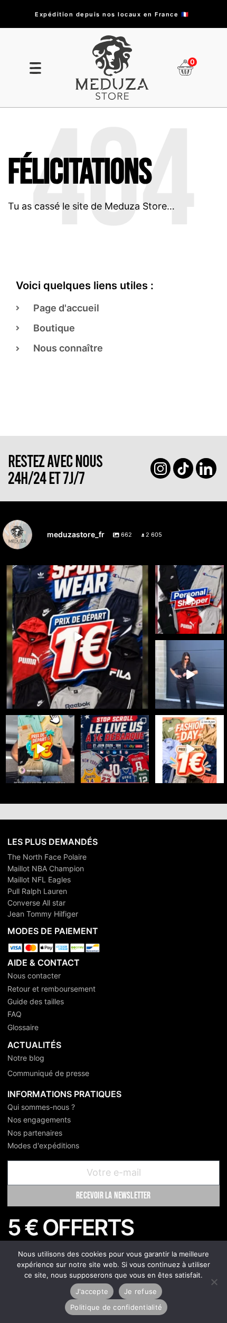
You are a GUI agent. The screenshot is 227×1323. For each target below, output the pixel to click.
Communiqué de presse (48, 1073)
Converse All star (36, 902)
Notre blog (25, 1057)
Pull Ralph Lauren (37, 891)
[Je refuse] (214, 1282)
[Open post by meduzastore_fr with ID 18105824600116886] (189, 599)
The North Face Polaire (47, 856)
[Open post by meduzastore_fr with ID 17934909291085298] (189, 749)
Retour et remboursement (51, 988)
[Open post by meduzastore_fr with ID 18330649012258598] (77, 636)
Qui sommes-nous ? (41, 1106)
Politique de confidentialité (116, 1307)
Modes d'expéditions (43, 1145)
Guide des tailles (35, 1001)
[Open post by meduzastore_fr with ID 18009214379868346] (40, 749)
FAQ (14, 1014)
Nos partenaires (34, 1132)
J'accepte (91, 1291)
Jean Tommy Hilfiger (42, 913)
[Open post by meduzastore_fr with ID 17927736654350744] (189, 674)
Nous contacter (34, 975)
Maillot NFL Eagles (39, 879)
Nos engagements (39, 1119)
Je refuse (140, 1291)
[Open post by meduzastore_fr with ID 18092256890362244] (115, 749)
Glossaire (23, 1027)
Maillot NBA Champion (45, 868)
